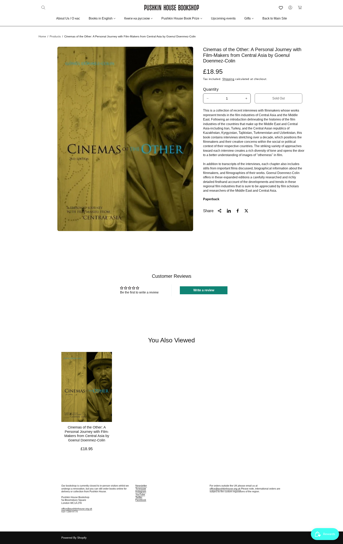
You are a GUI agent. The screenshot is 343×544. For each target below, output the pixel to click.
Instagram (140, 491)
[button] (43, 7)
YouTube (140, 494)
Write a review (203, 290)
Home (42, 36)
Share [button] (208, 211)
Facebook (140, 500)
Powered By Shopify (74, 537)
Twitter (138, 497)
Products (55, 36)
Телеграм (140, 488)
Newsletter (141, 485)
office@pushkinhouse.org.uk (76, 508)
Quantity (211, 89)
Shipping (228, 78)
